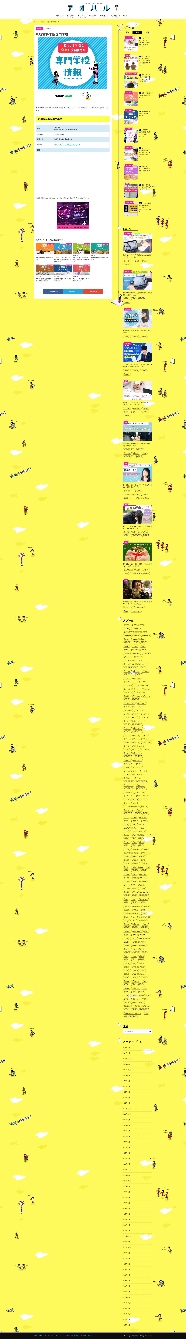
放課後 (144, 370)
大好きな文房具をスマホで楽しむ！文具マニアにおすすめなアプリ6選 (145, 207)
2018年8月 (126, 1258)
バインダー (128, 756)
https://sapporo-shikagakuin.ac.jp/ (66, 145)
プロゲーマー (129, 785)
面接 (142, 995)
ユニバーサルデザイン (131, 806)
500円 (127, 628)
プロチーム (141, 785)
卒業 (135, 842)
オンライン (128, 261)
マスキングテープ (143, 796)
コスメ (136, 714)
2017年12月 (127, 1303)
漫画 (136, 942)
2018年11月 (127, 1242)
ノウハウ (128, 753)
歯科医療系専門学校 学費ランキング (144, 113)
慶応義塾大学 (144, 899)
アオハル (137, 660)
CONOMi (128, 635)
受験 (145, 261)
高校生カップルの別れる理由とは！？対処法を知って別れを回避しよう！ (137, 517)
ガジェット (137, 696)
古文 (136, 853)
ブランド (137, 774)
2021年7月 (126, 1097)
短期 (141, 949)
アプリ (137, 671)
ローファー (128, 813)
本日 (127, 32)
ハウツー (139, 756)
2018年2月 (126, 1292)
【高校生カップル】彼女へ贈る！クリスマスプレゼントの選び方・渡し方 (137, 555)
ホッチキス (128, 792)
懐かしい (135, 903)
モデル (134, 803)
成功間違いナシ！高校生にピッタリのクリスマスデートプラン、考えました (137, 592)
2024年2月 (126, 1047)
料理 (143, 910)
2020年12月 (127, 1108)
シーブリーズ (139, 721)
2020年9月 (126, 1120)
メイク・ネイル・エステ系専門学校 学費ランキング (144, 170)
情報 (134, 899)
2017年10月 (127, 1314)
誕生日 (127, 974)
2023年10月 (127, 1070)
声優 (143, 860)
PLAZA (136, 646)
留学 (126, 949)
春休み (140, 917)
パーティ (137, 753)
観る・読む (103, 16)
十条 (141, 838)
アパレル (128, 671)
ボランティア (140, 792)
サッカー (128, 721)
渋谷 (148, 938)
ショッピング (138, 724)
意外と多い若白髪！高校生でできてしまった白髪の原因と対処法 (144, 78)
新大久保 (128, 913)
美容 (134, 960)
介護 (126, 824)
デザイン (128, 742)
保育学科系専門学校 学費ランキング (144, 95)
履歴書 (142, 885)
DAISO (137, 635)
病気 (134, 949)
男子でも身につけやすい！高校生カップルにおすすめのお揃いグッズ (137, 434)
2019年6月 (126, 1203)
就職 (134, 885)
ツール (127, 739)
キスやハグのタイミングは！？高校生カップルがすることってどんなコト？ (144, 42)
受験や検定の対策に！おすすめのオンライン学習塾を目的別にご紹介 (137, 283)
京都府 (144, 821)
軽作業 (127, 981)
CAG (145, 632)
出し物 (143, 831)
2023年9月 (126, 1075)
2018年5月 (126, 1275)
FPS (126, 639)
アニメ (144, 667)
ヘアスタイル (142, 789)
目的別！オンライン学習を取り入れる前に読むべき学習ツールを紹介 (137, 246)
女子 (135, 874)
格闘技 (136, 928)
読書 (135, 974)
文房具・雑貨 (129, 202)
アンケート (139, 675)
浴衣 (134, 938)
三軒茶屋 (143, 817)
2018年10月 (127, 1247)
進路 (126, 985)
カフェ (127, 699)
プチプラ (128, 774)
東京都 (137, 924)
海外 (141, 938)
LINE (137, 642)
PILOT (127, 646)
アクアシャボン (129, 664)
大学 (126, 871)
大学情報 (135, 871)
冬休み (134, 831)
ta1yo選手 (136, 650)
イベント (128, 678)
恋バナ (147, 408)
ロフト (138, 813)
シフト (127, 724)
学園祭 (127, 878)
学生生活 (142, 298)
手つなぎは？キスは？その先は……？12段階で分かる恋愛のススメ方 (144, 61)
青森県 (134, 995)
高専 (126, 1009)
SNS (126, 650)
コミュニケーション (131, 717)
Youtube (147, 653)
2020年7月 (126, 1131)
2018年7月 (126, 1264)
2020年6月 (126, 1136)
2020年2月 (126, 1158)
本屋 (132, 920)
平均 (136, 888)
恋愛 (129, 37)
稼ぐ (126, 956)
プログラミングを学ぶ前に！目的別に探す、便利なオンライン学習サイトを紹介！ (137, 355)
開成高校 (136, 988)
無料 (143, 942)
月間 (147, 32)
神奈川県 (128, 952)
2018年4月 (126, 1280)
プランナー (128, 778)
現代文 (127, 945)
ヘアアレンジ (129, 789)
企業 (134, 824)
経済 (142, 956)
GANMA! (135, 639)
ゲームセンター (138, 707)
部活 (141, 985)
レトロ (140, 810)
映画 (126, 917)
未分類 (128, 131)
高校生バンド (145, 1009)
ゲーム (127, 707)
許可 (143, 970)
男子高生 (143, 945)
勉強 (137, 261)
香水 (142, 1002)
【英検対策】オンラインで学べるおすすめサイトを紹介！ (137, 321)
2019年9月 (126, 1186)
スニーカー (138, 732)
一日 (146, 813)
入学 (136, 828)
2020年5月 (126, 1142)
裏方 (126, 970)
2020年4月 (126, 1147)
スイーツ (128, 728)
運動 (134, 985)
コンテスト (145, 717)
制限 (142, 835)
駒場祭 (138, 1006)
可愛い (144, 853)
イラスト (137, 678)
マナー (127, 799)
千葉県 (127, 842)
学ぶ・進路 (70, 16)
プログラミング (142, 781)
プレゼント (128, 491)
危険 (126, 846)
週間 (137, 32)
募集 (134, 838)
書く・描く (81, 16)
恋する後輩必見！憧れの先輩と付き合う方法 (144, 187)
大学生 (144, 871)
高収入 (147, 1006)
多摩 (126, 867)
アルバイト (128, 675)
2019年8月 (126, 1192)
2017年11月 (127, 1308)
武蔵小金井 (138, 931)
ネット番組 (145, 749)
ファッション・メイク (131, 73)
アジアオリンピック (131, 667)
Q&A (143, 646)
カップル (147, 696)
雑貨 (134, 992)
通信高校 (136, 981)
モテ (126, 803)
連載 (145, 981)
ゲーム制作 (128, 710)
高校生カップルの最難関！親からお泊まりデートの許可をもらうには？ (144, 152)
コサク (127, 714)
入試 (143, 828)
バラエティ (138, 760)
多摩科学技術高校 (138, 867)
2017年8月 (126, 1325)
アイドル (128, 660)
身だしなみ (136, 977)
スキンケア (138, 728)
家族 (135, 881)
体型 (141, 824)
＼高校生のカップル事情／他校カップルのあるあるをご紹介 (144, 133)
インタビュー (144, 682)
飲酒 (135, 1002)
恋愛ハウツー (136, 412)
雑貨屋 (142, 992)
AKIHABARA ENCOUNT (132, 632)
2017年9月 (126, 1319)
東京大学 (128, 924)
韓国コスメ (136, 999)
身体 (145, 977)
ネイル (136, 749)
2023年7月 (126, 1086)
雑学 (126, 992)
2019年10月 (127, 1181)
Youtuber (128, 657)
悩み (146, 412)
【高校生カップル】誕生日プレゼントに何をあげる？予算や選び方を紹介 (137, 476)
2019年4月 (126, 1214)
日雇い (137, 913)
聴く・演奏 (92, 16)
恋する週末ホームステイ (141, 892)
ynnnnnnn (137, 653)
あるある (146, 671)
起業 (126, 977)
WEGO (127, 653)
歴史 (147, 931)
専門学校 (143, 881)
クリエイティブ (129, 703)
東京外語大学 (142, 920)
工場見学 (128, 888)
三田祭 (134, 817)
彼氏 (143, 888)
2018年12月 (127, 1236)
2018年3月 (126, 1286)
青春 (126, 995)
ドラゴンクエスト (139, 746)
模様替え (128, 931)
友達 (141, 846)
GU (143, 639)
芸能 (141, 963)
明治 (145, 913)
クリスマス (128, 607)
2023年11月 (127, 1064)
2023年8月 (126, 1081)
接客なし (137, 906)
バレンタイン (129, 764)
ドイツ (127, 746)
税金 (145, 952)
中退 (126, 821)
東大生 (146, 924)
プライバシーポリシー (54, 1336)
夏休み (137, 863)
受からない (137, 849)
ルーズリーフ (129, 810)
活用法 (143, 935)
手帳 (143, 903)
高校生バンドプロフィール (133, 1013)
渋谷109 (127, 942)
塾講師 (136, 860)
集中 (145, 988)
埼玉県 (127, 860)
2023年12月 (127, 1058)
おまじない (147, 689)
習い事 (127, 963)
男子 (135, 945)
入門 (126, 831)
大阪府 (127, 874)
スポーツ (128, 735)
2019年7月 (126, 1197)
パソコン (128, 760)
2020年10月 (127, 1114)
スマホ (137, 735)
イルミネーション (130, 682)
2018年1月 (126, 1297)
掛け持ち (128, 906)
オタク (137, 689)
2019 (135, 625)
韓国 (126, 999)
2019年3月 (126, 1219)
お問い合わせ (87, 1336)
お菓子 (127, 696)
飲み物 (127, 1002)
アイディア (138, 657)
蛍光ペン (143, 967)
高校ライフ (59, 16)
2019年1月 (126, 1230)
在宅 (142, 856)
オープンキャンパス (142, 685)
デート (136, 739)
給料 (126, 960)
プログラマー (129, 781)
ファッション (129, 449)
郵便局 (127, 988)
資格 (142, 974)
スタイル (128, 732)
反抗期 (127, 849)
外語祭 (146, 863)
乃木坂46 (135, 821)
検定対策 (145, 928)
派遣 (126, 938)
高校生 (127, 264)
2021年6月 (126, 1103)
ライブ (145, 806)
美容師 (142, 960)
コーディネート (141, 710)
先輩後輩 (128, 828)
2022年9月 (126, 1092)
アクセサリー (143, 664)
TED (144, 650)
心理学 (127, 892)
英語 (135, 967)
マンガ (136, 799)
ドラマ (127, 749)
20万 (142, 625)
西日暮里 (135, 970)
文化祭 (127, 910)
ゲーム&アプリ (115, 16)
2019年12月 (127, 1169)
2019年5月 (126, 1208)
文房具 (136, 910)
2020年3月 (126, 1153)
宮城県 (127, 881)
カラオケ (136, 699)
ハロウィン (141, 764)
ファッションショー (131, 771)
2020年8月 (126, 1125)
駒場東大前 (128, 1006)
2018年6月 (126, 1269)
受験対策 (128, 853)
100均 (127, 625)
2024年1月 (126, 1053)
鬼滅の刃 (133, 1017)
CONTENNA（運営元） (72, 1336)
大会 (149, 867)
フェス (144, 771)
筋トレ (134, 956)
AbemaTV (136, 628)
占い (142, 842)
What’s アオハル (39, 1336)
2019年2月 (126, 1225)
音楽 (145, 999)
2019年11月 (127, 1175)
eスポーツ (126, 16)
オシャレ (128, 689)
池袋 (126, 935)
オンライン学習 (141, 692)
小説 (126, 885)
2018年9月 (126, 1253)
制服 (135, 835)
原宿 (134, 846)
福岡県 (137, 952)
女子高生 (128, 408)
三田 (126, 817)
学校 (135, 878)
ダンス (146, 735)
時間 (148, 917)
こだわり (145, 714)
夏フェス (128, 863)
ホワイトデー (129, 796)
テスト (137, 742)
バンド (127, 767)
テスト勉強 (147, 742)
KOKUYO (128, 642)
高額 (147, 1013)
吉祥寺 (127, 856)
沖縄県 (134, 935)
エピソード (128, 685)
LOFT (144, 642)
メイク (144, 799)
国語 (135, 856)
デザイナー (145, 739)
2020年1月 (126, 1164)
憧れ (126, 903)
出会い (127, 835)
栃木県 (127, 928)
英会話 (127, 967)
